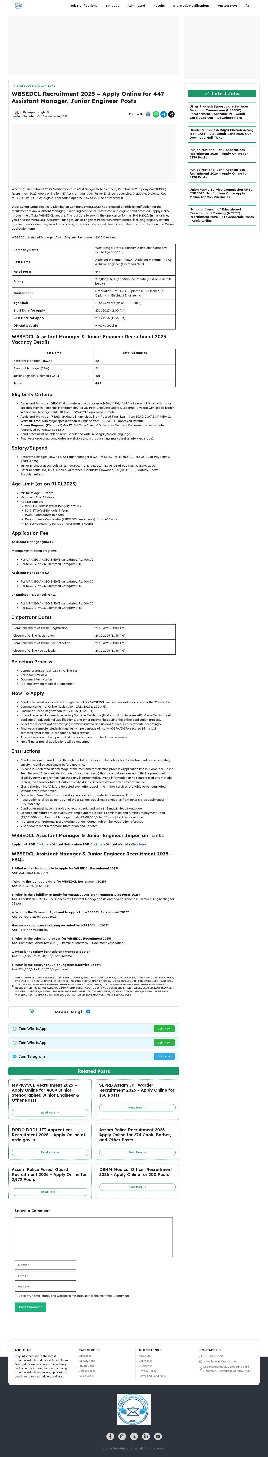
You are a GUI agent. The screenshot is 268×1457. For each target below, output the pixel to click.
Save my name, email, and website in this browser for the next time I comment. (74, 1296)
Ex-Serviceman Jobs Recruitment (76, 980)
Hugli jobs (129, 980)
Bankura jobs (72, 977)
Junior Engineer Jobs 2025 (120, 984)
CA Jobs (110, 977)
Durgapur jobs (147, 977)
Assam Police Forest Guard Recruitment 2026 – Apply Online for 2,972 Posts (49, 1174)
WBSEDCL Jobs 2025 (155, 991)
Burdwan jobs (93, 977)
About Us (144, 1355)
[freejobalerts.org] (18, 5)
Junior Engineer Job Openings (36, 984)
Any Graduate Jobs (28, 977)
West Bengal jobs (119, 994)
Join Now (164, 1028)
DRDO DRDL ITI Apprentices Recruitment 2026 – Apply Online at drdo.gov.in (48, 1134)
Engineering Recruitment (33, 980)
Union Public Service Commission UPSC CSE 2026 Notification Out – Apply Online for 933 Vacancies (221, 193)
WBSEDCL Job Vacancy (126, 991)
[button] (247, 5)
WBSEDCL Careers (27, 991)
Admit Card (136, 6)
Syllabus (112, 6)
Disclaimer (145, 1365)
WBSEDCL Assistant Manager (153, 987)
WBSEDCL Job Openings (94, 991)
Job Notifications (83, 6)
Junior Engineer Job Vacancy (80, 984)
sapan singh (36, 112)
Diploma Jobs (125, 977)
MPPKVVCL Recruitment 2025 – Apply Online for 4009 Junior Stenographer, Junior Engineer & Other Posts (45, 1093)
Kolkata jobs (50, 987)
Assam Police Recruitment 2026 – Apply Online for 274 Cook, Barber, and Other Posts (135, 1134)
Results (159, 6)
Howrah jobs (110, 980)
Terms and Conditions (152, 1375)
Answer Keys (228, 6)
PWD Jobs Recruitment (117, 987)
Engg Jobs (166, 977)
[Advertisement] (93, 45)
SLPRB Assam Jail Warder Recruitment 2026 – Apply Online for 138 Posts (136, 1090)
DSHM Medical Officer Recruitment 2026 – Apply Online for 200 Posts (135, 1172)
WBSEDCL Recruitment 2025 (34, 994)
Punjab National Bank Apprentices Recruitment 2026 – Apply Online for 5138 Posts (219, 153)
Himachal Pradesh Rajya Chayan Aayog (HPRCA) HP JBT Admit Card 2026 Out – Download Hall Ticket (222, 133)
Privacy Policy (147, 1370)
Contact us (145, 1360)
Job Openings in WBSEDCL (155, 980)
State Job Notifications (191, 6)
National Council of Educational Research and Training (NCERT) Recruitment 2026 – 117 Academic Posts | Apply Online (222, 215)
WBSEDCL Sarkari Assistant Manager (79, 994)
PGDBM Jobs (92, 987)
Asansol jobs (52, 977)
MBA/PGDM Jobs (71, 987)
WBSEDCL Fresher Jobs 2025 (58, 991)
